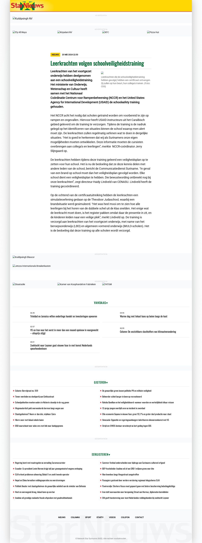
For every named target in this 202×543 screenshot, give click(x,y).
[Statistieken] (190, 541)
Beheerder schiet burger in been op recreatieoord (122, 396)
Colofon (125, 517)
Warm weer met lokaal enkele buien (29, 419)
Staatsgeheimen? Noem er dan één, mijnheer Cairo (35, 414)
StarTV (100, 517)
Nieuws (61, 517)
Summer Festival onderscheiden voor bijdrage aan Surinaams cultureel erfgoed (133, 462)
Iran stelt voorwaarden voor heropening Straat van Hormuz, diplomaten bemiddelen (135, 492)
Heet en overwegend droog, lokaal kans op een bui (35, 492)
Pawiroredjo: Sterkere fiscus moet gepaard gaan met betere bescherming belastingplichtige (138, 486)
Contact (139, 517)
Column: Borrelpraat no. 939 (26, 390)
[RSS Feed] (122, 527)
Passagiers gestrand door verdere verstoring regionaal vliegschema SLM (131, 480)
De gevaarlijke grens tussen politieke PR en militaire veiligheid (126, 390)
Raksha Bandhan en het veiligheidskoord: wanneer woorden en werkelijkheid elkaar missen (138, 402)
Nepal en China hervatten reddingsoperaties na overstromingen (40, 480)
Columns (75, 517)
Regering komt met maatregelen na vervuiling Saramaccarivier (40, 462)
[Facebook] (79, 527)
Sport (88, 517)
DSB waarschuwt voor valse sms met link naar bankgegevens (39, 425)
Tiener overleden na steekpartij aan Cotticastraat (34, 396)
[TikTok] (111, 527)
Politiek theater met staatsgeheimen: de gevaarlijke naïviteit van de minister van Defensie (50, 486)
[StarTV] (182, 5)
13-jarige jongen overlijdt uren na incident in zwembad (123, 408)
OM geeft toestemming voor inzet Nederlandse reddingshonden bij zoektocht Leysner (135, 497)
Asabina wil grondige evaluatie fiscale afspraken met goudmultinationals (43, 497)
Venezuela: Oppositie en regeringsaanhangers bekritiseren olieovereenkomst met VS (135, 419)
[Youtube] (90, 527)
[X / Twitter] (101, 527)
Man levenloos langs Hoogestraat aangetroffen (120, 474)
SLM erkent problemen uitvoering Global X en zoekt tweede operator (42, 474)
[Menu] (186, 5)
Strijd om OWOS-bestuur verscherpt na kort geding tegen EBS (126, 425)
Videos (112, 517)
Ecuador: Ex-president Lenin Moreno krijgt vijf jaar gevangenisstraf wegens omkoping (48, 468)
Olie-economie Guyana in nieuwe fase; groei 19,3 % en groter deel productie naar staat (136, 414)
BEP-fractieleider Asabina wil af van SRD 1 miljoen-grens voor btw (128, 468)
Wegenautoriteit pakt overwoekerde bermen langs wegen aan (39, 408)
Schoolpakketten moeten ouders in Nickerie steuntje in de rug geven (42, 402)
